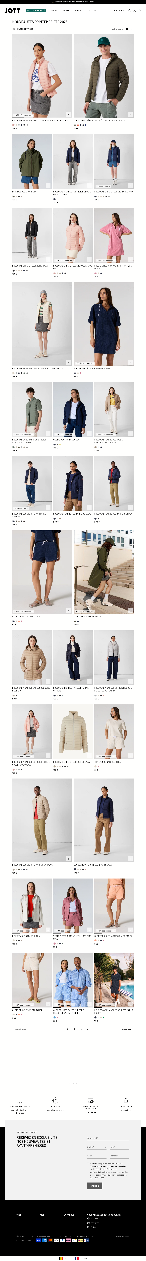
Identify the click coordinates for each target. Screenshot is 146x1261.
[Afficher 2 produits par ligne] (127, 29)
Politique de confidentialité (40, 1236)
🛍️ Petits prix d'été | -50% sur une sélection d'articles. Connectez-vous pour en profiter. (73, 2)
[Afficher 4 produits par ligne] (132, 29)
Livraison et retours (85, 1236)
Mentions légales (60, 1236)
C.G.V (72, 1236)
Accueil (72, 1083)
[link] (61, 1029)
